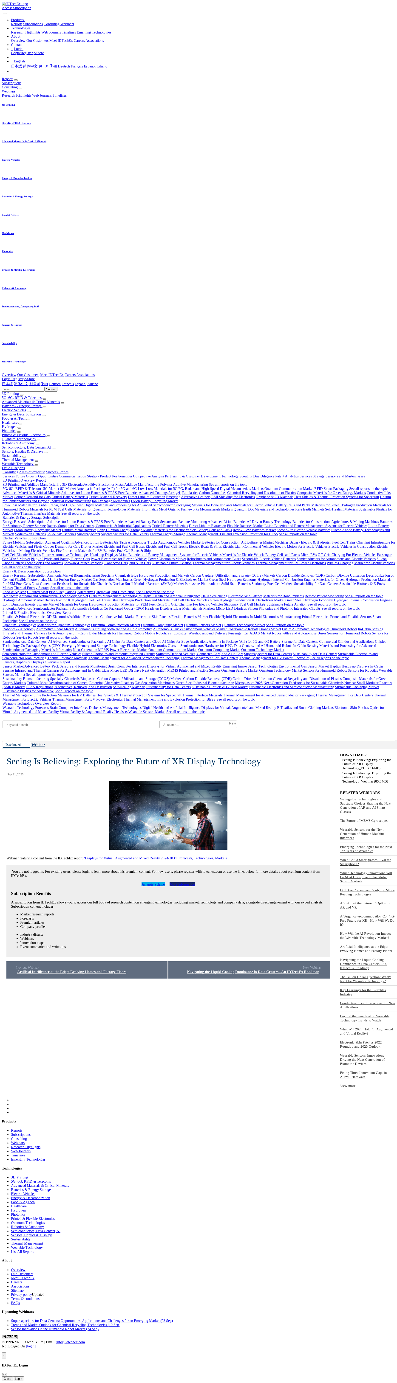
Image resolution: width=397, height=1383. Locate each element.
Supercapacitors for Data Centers (125, 534)
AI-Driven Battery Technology (269, 522)
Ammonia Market (60, 575)
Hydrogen (9, 427)
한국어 (44, 66)
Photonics (9, 431)
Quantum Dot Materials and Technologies (264, 509)
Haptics (335, 666)
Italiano (101, 66)
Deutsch (64, 66)
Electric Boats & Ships (205, 546)
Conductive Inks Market (117, 617)
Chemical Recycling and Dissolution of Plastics (261, 493)
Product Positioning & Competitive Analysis (132, 476)
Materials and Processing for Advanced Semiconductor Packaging (143, 505)
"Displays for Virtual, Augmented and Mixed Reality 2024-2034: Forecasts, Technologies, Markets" (155, 858)
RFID (318, 489)
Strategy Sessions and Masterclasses (339, 476)
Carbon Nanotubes (212, 493)
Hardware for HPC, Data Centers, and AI (234, 646)
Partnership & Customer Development (192, 476)
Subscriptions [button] (11, 83)
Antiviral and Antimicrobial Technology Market (53, 596)
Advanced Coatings (153, 493)
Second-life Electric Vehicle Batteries (303, 530)
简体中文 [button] (21, 384)
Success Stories (57, 472)
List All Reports (13, 468)
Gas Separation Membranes (113, 579)
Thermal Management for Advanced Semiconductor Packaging (134, 658)
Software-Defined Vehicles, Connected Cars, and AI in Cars (107, 563)
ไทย (54, 66)
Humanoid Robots (343, 629)
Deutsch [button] (55, 384)
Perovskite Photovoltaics (202, 584)
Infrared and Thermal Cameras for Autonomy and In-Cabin (45, 633)
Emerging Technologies (94, 32)
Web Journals (51, 32)
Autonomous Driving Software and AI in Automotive (113, 629)
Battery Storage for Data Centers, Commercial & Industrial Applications (99, 526)
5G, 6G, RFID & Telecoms (22, 398)
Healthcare (9, 422)
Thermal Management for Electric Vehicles (224, 563)
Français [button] (68, 384)
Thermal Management (18, 460)
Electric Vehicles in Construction (352, 546)
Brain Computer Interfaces (127, 666)
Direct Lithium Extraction (146, 497)
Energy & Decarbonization (21, 414)
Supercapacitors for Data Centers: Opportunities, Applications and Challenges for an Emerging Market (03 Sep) (92, 1321)
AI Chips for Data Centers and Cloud (134, 641)
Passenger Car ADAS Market (249, 633)
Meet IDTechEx (61, 40)
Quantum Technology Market (243, 625)
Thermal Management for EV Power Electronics (290, 563)
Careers (79, 40)
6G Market (68, 489)
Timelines (69, 32)
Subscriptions (33, 24)
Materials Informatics (142, 509)
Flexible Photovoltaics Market (36, 579)
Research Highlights (25, 32)
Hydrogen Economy (242, 579)
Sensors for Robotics (363, 670)
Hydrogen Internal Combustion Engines (286, 579)
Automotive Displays (87, 608)
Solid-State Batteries (61, 534)
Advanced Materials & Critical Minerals (31, 402)
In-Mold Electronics (264, 617)
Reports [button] (7, 79)
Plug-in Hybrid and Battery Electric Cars (60, 559)
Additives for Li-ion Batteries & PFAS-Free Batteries (99, 493)
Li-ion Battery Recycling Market (154, 501)
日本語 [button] (7, 384)
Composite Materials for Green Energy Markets (331, 493)
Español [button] (80, 384)
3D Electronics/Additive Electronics (88, 484)
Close (7, 1378)
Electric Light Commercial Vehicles (248, 546)
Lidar (177, 608)
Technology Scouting (236, 476)
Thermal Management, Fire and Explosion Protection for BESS (232, 534)
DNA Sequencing (214, 596)
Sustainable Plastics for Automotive (28, 691)
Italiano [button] (92, 384)
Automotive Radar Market (55, 629)
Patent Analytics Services (293, 476)
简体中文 (30, 66)
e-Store (39, 53)
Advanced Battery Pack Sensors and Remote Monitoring (166, 522)
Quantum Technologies (19, 439)
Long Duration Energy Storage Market (125, 530)
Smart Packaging (336, 489)
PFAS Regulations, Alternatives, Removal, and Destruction (92, 592)
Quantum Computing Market (162, 625)
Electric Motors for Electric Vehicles (301, 546)
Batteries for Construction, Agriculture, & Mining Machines (335, 522)
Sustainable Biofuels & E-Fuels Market (220, 687)
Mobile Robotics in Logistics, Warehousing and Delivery (186, 633)
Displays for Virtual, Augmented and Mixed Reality (184, 666)
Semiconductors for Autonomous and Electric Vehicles (336, 559)
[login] (31, 1346)
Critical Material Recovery (108, 497)
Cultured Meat (37, 592)
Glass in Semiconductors (186, 646)
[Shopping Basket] (2, 12)
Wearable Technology (18, 464)
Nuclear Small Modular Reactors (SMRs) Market (148, 584)
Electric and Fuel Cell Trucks (167, 546)
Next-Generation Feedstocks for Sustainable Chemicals (72, 584)
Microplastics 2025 (249, 683)
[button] (18, 20)
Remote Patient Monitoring (324, 596)
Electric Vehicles (14, 410)
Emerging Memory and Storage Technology (94, 646)
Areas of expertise (32, 472)
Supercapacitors (88, 534)
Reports (16, 24)
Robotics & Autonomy (18, 443)
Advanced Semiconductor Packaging (44, 608)
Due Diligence (263, 476)
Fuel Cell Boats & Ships (134, 551)
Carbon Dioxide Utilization (345, 575)
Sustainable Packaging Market (357, 687)
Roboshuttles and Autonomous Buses (214, 559)
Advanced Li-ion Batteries (227, 522)
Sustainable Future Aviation (172, 563)
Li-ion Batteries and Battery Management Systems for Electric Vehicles (315, 526)
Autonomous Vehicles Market (179, 542)
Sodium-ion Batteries (30, 534)
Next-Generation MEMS (91, 650)
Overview (18, 40)
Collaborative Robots (242, 629)
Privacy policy (21, 1294)
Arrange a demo (153, 884)
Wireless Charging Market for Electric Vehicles (361, 563)
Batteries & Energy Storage (22, 406)
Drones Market (92, 546)
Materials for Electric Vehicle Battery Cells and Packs (271, 505)
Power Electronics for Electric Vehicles (119, 559)
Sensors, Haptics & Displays (22, 451)
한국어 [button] (34, 384)
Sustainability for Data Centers (316, 584)
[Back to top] (2, 1350)
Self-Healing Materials (341, 509)
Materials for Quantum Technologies (99, 509)
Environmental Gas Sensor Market (304, 666)
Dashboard (13, 744)
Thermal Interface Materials (40, 513)
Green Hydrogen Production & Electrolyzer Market (170, 579)
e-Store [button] (29, 379)
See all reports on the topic (228, 484)
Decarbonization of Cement (68, 683)
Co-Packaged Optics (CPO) (124, 608)
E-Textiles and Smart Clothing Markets (305, 708)
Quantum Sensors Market (202, 625)
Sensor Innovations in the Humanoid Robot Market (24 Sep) (55, 1329)
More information (182, 884)
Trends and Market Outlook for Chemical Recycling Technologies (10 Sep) (65, 1325)
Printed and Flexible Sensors (350, 617)
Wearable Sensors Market (146, 712)
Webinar (38, 745)
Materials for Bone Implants (212, 505)
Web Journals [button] (42, 95)
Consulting (52, 24)
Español (90, 66)
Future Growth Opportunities (37, 476)
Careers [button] (70, 375)
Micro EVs (309, 555)
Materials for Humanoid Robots (121, 633)
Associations (94, 40)
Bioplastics (190, 493)
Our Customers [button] (28, 375)
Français (77, 66)
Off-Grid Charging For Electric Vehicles (347, 555)
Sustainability (11, 455)
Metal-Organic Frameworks (179, 509)
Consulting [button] (10, 87)
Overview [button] (9, 375)
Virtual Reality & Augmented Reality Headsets (94, 712)
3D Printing (10, 394)
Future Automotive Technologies (65, 555)
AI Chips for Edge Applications (185, 641)
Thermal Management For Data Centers (209, 658)
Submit (51, 389)
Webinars (67, 24)
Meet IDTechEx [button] (52, 375)
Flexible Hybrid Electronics (229, 617)
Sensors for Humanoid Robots (349, 633)
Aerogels (174, 493)
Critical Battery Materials (69, 497)
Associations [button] (85, 375)
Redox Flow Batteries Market (254, 530)
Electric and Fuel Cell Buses (124, 546)
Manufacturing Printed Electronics (304, 617)
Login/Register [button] (12, 379)
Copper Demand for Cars (32, 497)
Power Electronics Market (167, 559)
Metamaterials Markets (247, 489)
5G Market (51, 489)
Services (9, 476)
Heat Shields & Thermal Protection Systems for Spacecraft (336, 497)
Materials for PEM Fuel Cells (51, 509)
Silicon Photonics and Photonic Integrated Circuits (284, 608)
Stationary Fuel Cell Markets (272, 584)
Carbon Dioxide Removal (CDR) (300, 575)
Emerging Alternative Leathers (188, 497)
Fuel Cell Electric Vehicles (21, 555)
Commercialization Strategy (79, 476)
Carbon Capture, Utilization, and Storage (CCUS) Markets (232, 575)
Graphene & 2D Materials (274, 497)
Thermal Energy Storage (167, 534)
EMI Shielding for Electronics (233, 497)
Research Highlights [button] (16, 95)
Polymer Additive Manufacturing (184, 484)
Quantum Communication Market (288, 489)
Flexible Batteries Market (245, 526)
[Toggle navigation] (4, 13)
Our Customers (37, 40)
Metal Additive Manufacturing (137, 484)
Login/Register (22, 53)
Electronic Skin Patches (245, 596)
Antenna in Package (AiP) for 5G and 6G (107, 489)
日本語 (16, 66)
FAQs (15, 1303)
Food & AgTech (14, 418)
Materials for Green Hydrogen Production (341, 505)
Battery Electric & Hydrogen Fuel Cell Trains (322, 542)
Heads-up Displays (104, 555)
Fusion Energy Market (75, 579)
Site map (17, 1290)
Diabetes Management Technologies (115, 596)
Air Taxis (120, 542)
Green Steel (217, 579)
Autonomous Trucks (142, 542)
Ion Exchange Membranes (111, 501)
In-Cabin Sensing (370, 629)
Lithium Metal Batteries (79, 530)
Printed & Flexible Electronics (23, 435)
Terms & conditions (25, 1299)
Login (18, 1378)
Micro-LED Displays (231, 608)
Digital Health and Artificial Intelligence (171, 596)
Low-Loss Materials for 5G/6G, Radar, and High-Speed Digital (184, 489)
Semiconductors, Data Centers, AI (26, 447)
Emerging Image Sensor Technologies (250, 666)
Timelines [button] (60, 95)
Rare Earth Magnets (309, 509)
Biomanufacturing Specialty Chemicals (102, 575)
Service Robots (27, 637)
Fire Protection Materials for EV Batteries (86, 551)
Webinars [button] (8, 91)
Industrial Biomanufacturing (70, 501)
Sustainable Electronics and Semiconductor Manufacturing (291, 687)
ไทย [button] (44, 384)
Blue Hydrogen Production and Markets (160, 575)
